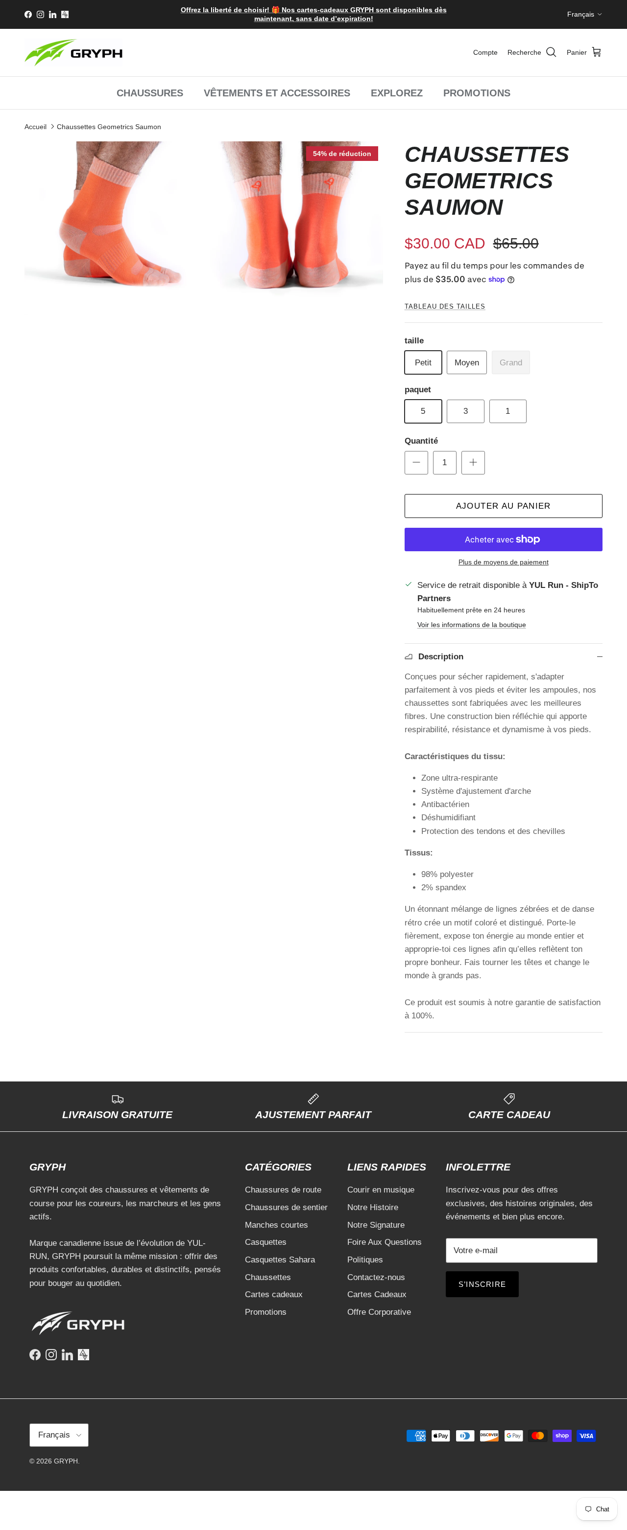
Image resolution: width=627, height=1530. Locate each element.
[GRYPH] (73, 53)
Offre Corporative (379, 1312)
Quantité (421, 441)
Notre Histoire (372, 1207)
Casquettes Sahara (280, 1259)
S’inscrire (482, 1284)
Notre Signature (376, 1225)
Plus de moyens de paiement (503, 562)
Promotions (266, 1312)
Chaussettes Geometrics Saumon (109, 126)
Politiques (365, 1259)
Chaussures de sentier (286, 1207)
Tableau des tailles (445, 306)
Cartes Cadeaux (377, 1294)
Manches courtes (276, 1225)
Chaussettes (268, 1277)
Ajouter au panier (503, 506)
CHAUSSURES (150, 93)
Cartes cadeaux (274, 1294)
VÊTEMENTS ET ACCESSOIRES (277, 93)
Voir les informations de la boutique (471, 625)
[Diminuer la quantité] (416, 462)
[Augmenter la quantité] (473, 462)
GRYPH (66, 1461)
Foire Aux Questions (384, 1242)
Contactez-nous (376, 1277)
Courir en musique (380, 1189)
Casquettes (266, 1242)
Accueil (35, 126)
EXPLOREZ (397, 93)
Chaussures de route (283, 1189)
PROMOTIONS (476, 93)
